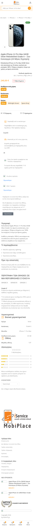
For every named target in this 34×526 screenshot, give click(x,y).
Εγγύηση (4, 453)
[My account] (30, 3)
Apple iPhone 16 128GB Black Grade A (20, 493)
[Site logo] (16, 2)
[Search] (29, 8)
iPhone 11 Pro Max (25, 18)
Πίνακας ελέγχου (6, 463)
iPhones (12, 18)
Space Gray (25, 103)
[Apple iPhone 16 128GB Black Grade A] (4, 495)
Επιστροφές (4, 456)
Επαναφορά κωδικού (7, 473)
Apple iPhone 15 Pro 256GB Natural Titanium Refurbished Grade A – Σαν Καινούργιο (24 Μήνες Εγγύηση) (19, 483)
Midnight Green (13, 103)
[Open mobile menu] (2, 3)
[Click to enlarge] (5, 47)
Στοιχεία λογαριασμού (8, 470)
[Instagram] (8, 432)
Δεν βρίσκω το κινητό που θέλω (10, 444)
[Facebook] (3, 432)
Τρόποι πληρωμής (6, 450)
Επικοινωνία (5, 441)
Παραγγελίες (5, 466)
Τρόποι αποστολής (7, 447)
